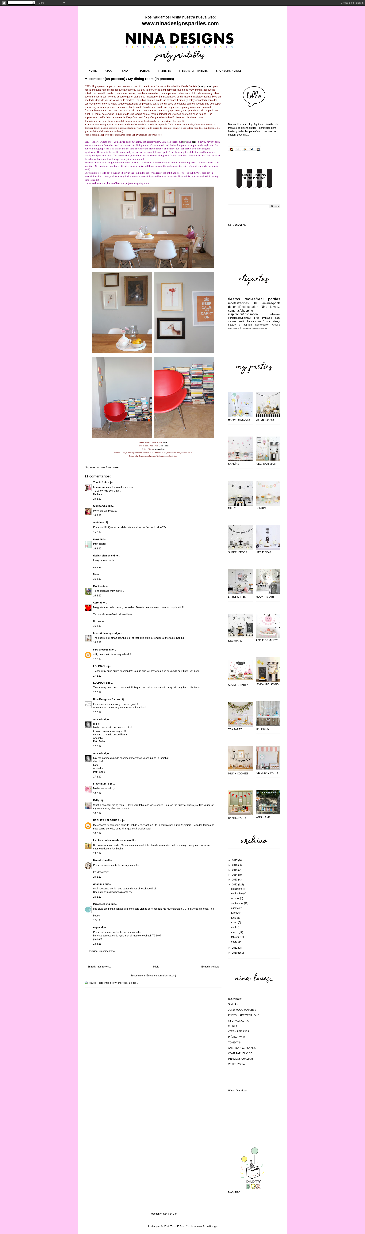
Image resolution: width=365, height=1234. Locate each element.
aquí (201, 86)
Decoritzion (100, 860)
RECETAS (144, 70)
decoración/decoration (243, 306)
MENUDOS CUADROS (241, 1058)
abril (233, 927)
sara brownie (100, 649)
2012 (235, 884)
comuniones (261, 328)
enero (234, 941)
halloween (275, 314)
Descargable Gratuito (267, 324)
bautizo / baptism (240, 324)
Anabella (98, 719)
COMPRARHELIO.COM (241, 1053)
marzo (235, 932)
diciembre (237, 888)
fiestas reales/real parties (254, 299)
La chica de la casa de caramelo (112, 840)
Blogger (213, 1226)
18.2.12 (97, 793)
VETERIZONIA (236, 1064)
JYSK (165, 442)
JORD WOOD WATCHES (242, 1009)
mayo (234, 922)
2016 (235, 865)
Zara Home (163, 446)
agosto (235, 908)
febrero (235, 936)
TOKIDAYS (234, 1042)
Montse (97, 586)
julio (233, 912)
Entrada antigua (210, 966)
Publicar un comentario (102, 951)
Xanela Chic (100, 482)
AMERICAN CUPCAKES (242, 1047)
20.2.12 (97, 876)
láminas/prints (271, 303)
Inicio (156, 966)
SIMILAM (233, 1004)
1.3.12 (96, 920)
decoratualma (158, 449)
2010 (235, 952)
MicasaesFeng (101, 904)
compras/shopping (240, 310)
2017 (235, 860)
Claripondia (100, 505)
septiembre (237, 903)
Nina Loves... (270, 306)
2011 (235, 947)
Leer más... (243, 134)
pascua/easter (235, 328)
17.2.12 (97, 659)
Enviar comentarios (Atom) (161, 975)
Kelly (96, 800)
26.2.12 (97, 896)
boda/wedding (249, 328)
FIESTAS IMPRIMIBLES (193, 70)
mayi (96, 539)
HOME (93, 70)
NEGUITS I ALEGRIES (106, 820)
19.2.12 (97, 853)
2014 (235, 874)
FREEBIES (164, 70)
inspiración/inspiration (243, 314)
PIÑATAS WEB (236, 1037)
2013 (235, 879)
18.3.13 (97, 943)
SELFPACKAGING (238, 1020)
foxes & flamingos (103, 633)
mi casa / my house (107, 467)
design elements (103, 555)
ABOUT (109, 70)
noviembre (237, 893)
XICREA (232, 1026)
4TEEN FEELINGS (238, 1031)
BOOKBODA (235, 999)
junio (234, 917)
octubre (235, 898)
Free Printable (263, 317)
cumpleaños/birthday (239, 317)
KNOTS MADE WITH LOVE (243, 1015)
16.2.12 (97, 498)
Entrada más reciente (99, 966)
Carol (96, 602)
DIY (255, 303)
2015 (235, 870)
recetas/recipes (238, 303)
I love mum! (100, 783)
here (184, 141)
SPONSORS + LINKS (228, 70)
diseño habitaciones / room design (259, 321)
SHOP (125, 70)
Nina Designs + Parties (106, 699)
